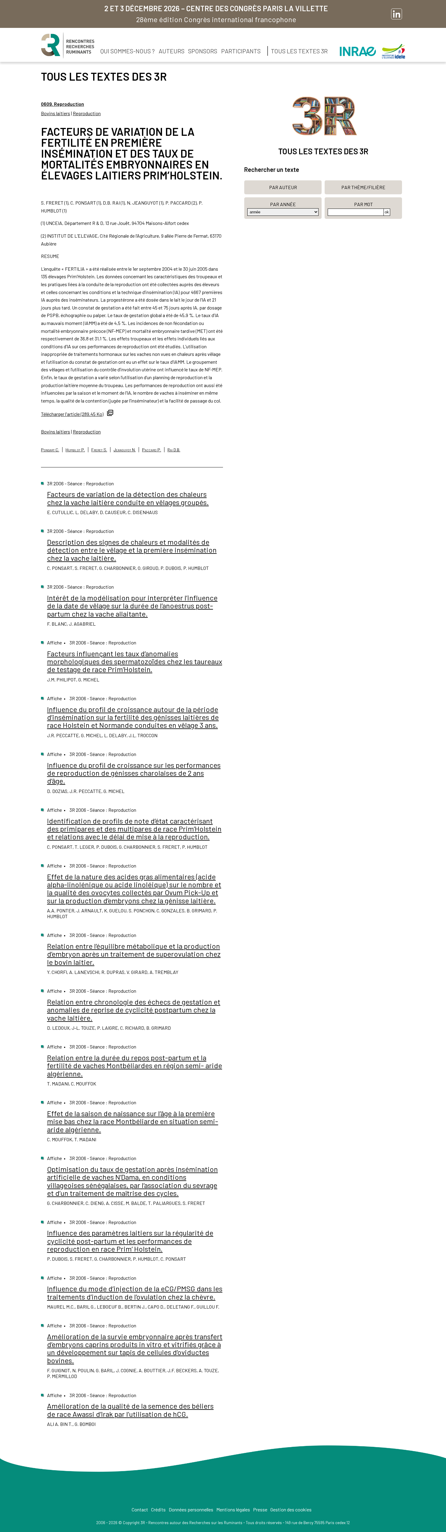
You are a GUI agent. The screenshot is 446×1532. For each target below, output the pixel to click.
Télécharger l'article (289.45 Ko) (72, 414)
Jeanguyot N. (124, 449)
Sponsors (202, 51)
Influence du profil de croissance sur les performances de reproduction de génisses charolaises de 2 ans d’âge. (134, 773)
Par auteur (283, 187)
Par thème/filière (363, 187)
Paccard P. (151, 449)
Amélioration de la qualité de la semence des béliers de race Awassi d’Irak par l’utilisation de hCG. (130, 1409)
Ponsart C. (50, 449)
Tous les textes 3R (299, 51)
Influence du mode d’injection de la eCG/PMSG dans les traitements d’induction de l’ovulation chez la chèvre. (134, 1292)
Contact (140, 1509)
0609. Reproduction (62, 104)
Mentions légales (233, 1509)
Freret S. (99, 449)
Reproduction (87, 113)
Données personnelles (191, 1509)
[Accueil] (67, 45)
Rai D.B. (173, 449)
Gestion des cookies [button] (291, 1509)
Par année (283, 204)
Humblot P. (75, 449)
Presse (260, 1509)
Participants (241, 51)
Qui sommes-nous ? (127, 51)
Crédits (158, 1509)
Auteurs (171, 51)
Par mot (363, 204)
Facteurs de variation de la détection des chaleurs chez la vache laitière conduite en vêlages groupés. (128, 498)
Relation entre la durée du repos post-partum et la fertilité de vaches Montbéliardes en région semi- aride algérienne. (134, 1065)
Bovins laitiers (55, 113)
